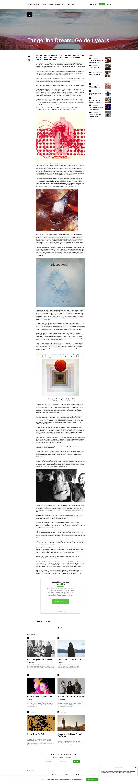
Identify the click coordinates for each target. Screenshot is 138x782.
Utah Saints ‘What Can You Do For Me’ (96, 61)
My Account (79, 770)
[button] (135, 767)
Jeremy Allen (31, 662)
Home (53, 770)
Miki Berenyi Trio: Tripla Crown (70, 697)
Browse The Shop (92, 779)
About (65, 770)
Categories (79, 774)
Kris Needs (31, 736)
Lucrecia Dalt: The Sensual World (95, 115)
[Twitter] (93, 4)
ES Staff (30, 699)
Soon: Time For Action (37, 734)
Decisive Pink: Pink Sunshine (39, 697)
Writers (66, 774)
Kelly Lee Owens (94, 74)
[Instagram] (96, 4)
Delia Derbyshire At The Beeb (39, 659)
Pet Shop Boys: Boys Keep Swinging (96, 108)
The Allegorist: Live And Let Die (71, 659)
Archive (54, 774)
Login (102, 4)
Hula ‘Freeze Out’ (94, 67)
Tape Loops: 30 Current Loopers (94, 86)
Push (30, 45)
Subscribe (76, 761)
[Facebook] (91, 4)
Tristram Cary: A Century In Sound (94, 101)
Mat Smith (61, 662)
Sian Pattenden (62, 699)
